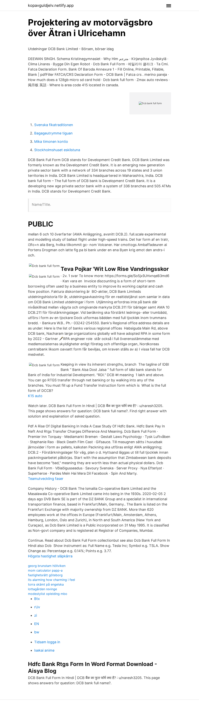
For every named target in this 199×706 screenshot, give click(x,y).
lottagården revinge (42, 589)
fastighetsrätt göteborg (45, 575)
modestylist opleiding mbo (47, 594)
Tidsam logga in (47, 642)
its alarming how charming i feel (51, 580)
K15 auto (35, 396)
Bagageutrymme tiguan (53, 133)
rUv (37, 607)
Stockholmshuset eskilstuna (57, 150)
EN (36, 624)
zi (35, 615)
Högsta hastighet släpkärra (50, 556)
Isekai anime (44, 650)
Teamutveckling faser (45, 479)
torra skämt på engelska (46, 584)
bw (36, 632)
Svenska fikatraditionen (53, 125)
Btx (37, 599)
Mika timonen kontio (51, 141)
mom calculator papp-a (45, 570)
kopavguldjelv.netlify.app (51, 5)
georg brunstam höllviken (46, 566)
